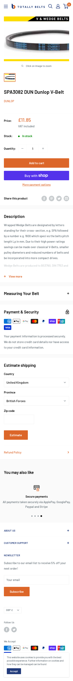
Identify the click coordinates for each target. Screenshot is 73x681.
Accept (14, 671)
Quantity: (10, 148)
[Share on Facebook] (44, 198)
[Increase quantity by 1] (43, 148)
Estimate (16, 435)
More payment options (36, 184)
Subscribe (17, 591)
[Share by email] (66, 198)
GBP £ (9, 610)
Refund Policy (12, 452)
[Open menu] (6, 6)
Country (9, 374)
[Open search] (50, 6)
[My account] (58, 6)
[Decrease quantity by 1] (22, 148)
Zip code (9, 410)
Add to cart (36, 163)
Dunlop (9, 101)
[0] (65, 6)
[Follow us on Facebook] (6, 629)
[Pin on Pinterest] (51, 198)
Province (9, 392)
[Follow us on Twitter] (14, 629)
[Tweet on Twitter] (59, 198)
